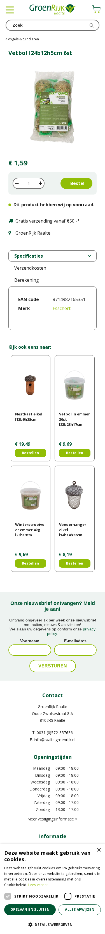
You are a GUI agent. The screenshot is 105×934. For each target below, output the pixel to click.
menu (10, 10)
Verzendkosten (30, 268)
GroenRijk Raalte (52, 706)
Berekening (26, 280)
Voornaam (29, 641)
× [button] (99, 850)
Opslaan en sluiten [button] (30, 909)
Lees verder (38, 884)
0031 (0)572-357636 (55, 732)
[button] (52, 924)
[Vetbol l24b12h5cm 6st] (52, 108)
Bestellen (30, 452)
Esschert (62, 308)
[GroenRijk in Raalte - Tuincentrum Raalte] (52, 9)
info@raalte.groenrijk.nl (54, 739)
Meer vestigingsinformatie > (52, 819)
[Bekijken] (96, 9)
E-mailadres (75, 641)
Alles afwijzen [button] (79, 909)
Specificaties (28, 256)
